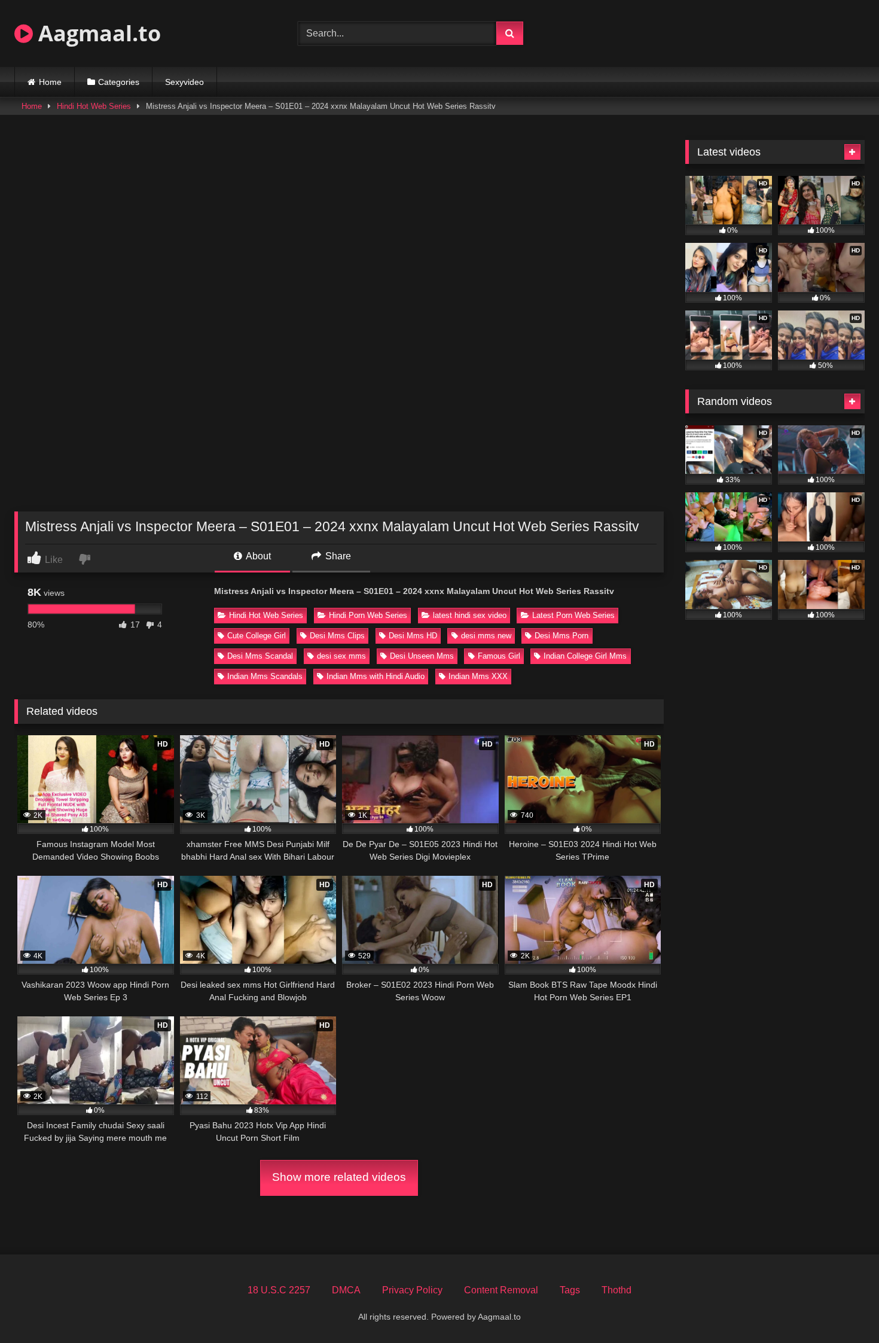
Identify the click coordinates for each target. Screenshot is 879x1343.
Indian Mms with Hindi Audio (375, 676)
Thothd (616, 1290)
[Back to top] (842, 1307)
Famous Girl (499, 655)
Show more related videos (339, 1177)
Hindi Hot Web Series (94, 106)
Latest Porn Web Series (573, 615)
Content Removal (501, 1290)
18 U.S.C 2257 (279, 1290)
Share (337, 556)
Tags (570, 1290)
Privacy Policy (412, 1290)
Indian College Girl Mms (585, 655)
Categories (118, 82)
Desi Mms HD (413, 635)
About (257, 556)
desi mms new (486, 635)
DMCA (346, 1290)
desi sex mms (341, 655)
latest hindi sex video (469, 615)
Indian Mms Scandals (265, 676)
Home (50, 82)
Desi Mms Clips (337, 635)
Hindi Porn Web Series (368, 615)
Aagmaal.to (97, 33)
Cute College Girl (256, 635)
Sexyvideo (184, 82)
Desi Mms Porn (561, 635)
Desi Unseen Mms (422, 655)
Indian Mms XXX (478, 676)
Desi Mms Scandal (260, 655)
